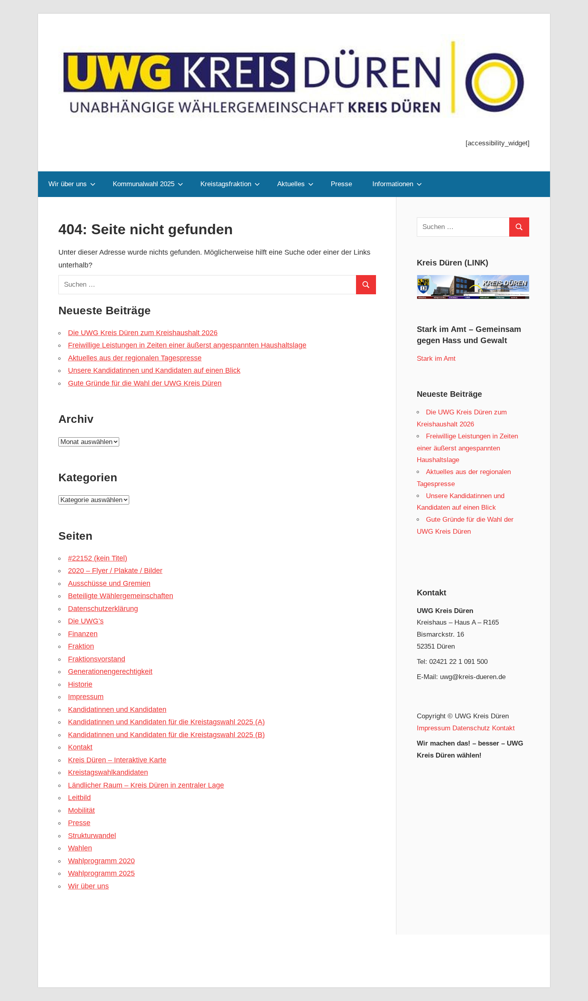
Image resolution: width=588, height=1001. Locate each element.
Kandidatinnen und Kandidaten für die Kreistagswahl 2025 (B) (166, 735)
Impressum (86, 697)
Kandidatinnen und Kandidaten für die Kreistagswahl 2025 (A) (166, 722)
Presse (341, 184)
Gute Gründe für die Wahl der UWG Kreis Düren (145, 383)
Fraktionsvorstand (96, 659)
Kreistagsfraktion (225, 184)
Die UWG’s (86, 621)
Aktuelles (291, 184)
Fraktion (81, 646)
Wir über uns (67, 184)
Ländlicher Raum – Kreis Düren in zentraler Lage (146, 785)
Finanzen (83, 634)
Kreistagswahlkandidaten (108, 772)
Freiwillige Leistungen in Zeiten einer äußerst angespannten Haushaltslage (187, 345)
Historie (80, 684)
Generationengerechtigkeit (110, 671)
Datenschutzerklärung (103, 609)
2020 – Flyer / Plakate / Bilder (115, 571)
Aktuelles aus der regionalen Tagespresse (135, 358)
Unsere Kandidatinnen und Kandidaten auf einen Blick (154, 370)
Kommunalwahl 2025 (143, 184)
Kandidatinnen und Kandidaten (117, 710)
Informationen (392, 184)
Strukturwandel (92, 836)
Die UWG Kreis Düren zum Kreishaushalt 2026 (143, 333)
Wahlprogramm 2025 (101, 873)
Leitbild (79, 798)
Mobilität (81, 810)
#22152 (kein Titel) (97, 558)
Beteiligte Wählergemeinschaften (120, 596)
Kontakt (80, 747)
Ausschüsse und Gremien (109, 583)
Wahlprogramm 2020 (101, 861)
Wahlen (80, 848)
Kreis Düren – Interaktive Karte (117, 760)
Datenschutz (471, 728)
